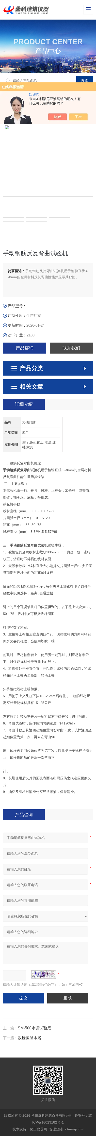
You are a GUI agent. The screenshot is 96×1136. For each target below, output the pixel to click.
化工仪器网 (38, 1129)
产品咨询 (24, 347)
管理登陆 (56, 1129)
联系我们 (71, 347)
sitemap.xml (74, 1129)
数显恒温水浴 (29, 1038)
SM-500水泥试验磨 (34, 1028)
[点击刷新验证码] (43, 974)
